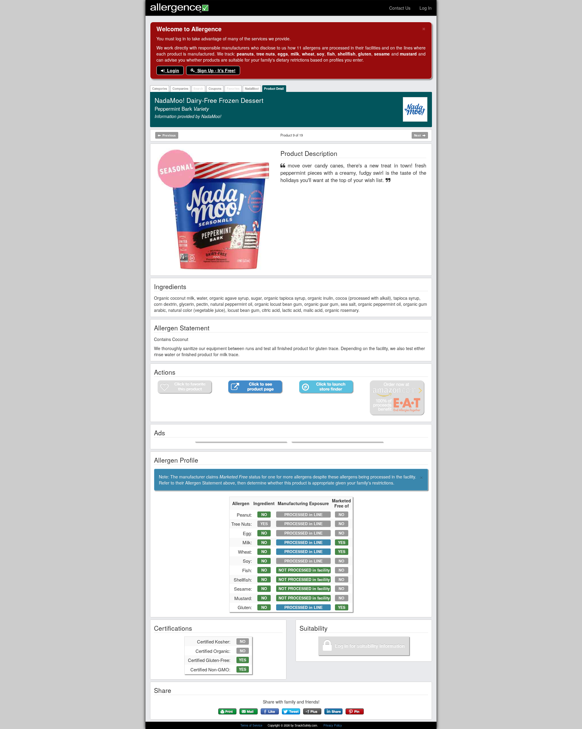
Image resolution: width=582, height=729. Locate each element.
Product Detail (274, 88)
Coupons (215, 88)
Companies (180, 88)
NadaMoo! (252, 88)
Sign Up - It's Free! (215, 70)
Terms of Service (251, 725)
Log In (426, 8)
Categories (159, 88)
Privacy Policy (332, 725)
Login (172, 70)
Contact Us (399, 8)
